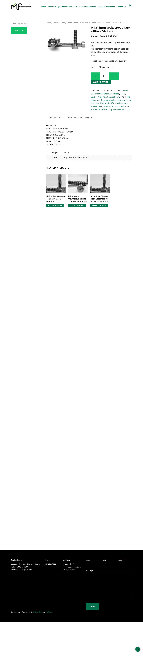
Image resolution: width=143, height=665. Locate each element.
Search (19, 30)
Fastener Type (59, 23)
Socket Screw (72, 23)
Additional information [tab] (81, 118)
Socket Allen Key (98, 97)
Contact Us (121, 7)
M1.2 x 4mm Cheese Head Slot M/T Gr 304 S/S (55, 199)
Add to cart (100, 82)
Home (43, 7)
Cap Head (114, 94)
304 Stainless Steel (100, 94)
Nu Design (49, 612)
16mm (125, 90)
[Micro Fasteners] (21, 10)
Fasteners (52, 7)
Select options (55, 205)
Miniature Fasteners (68, 7)
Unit (93, 67)
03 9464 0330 (50, 564)
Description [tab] (55, 118)
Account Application (106, 7)
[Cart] (130, 5)
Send (93, 606)
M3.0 (122, 94)
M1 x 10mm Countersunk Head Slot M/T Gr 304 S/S (77, 199)
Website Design (38, 612)
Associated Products (87, 7)
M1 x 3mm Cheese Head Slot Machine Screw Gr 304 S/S (99, 199)
